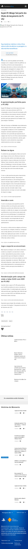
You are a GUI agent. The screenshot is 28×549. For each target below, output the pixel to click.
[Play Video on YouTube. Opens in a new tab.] (23, 96)
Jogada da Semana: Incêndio (20, 410)
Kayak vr (10, 321)
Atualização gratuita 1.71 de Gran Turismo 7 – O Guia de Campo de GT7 (20, 424)
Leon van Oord (9, 53)
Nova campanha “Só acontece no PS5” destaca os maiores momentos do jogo (21, 475)
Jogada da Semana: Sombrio (20, 485)
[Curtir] (24, 413)
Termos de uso (18, 540)
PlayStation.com (5, 540)
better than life (4, 321)
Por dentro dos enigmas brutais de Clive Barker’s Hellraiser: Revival (20, 437)
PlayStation (9, 6)
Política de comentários (17, 543)
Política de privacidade (7, 543)
